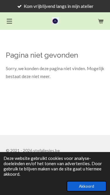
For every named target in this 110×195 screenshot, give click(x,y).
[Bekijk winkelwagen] (100, 21)
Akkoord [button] (86, 186)
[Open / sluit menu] (9, 21)
